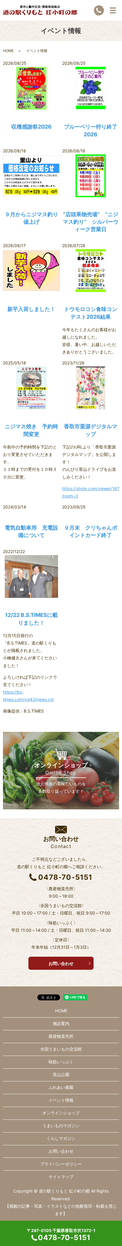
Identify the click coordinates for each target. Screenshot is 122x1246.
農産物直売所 (61, 1036)
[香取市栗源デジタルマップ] (90, 388)
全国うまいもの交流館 (61, 1048)
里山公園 (61, 1074)
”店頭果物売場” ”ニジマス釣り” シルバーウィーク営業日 (90, 221)
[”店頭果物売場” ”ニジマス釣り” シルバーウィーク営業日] (90, 175)
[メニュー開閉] (113, 10)
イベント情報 (61, 1100)
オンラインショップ (61, 1112)
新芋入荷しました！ (31, 309)
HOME (8, 50)
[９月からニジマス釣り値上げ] (31, 175)
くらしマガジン (61, 1138)
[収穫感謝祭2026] (31, 88)
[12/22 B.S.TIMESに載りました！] (31, 576)
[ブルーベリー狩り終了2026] (90, 88)
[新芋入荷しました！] (31, 270)
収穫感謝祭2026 (31, 127)
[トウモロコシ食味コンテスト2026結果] (90, 270)
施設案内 (61, 1023)
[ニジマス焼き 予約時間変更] (31, 388)
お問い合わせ (61, 963)
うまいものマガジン (61, 1125)
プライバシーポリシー (61, 1163)
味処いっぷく (61, 1061)
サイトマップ (61, 1176)
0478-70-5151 (65, 877)
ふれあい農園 (61, 1087)
